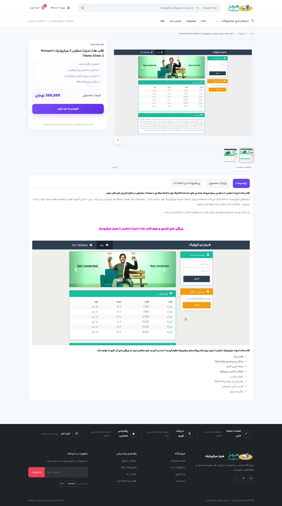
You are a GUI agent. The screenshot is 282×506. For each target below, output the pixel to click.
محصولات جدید (177, 467)
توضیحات (241, 183)
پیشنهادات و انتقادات (186, 183)
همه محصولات (178, 461)
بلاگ (162, 21)
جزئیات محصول (218, 183)
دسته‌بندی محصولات (235, 21)
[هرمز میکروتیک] (240, 8)
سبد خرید (180, 481)
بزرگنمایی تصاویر (244, 167)
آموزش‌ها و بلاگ (129, 467)
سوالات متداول (129, 461)
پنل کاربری (180, 474)
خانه (203, 21)
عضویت (36, 472)
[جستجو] (82, 8)
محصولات (191, 21)
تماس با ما (175, 21)
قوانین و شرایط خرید (126, 481)
